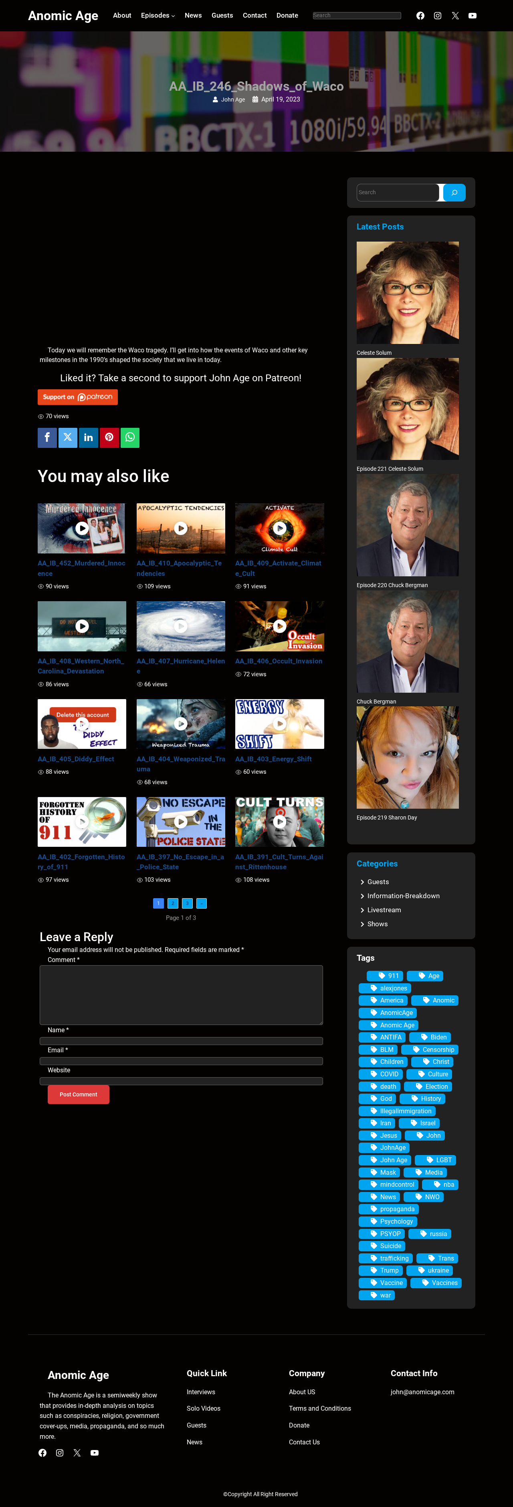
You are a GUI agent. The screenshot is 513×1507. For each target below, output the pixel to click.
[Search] (454, 192)
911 (393, 976)
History (431, 1098)
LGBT (444, 1160)
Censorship (438, 1049)
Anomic (443, 1000)
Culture (438, 1074)
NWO (432, 1197)
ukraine (438, 1270)
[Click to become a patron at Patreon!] (181, 397)
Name (58, 1030)
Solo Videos (203, 1408)
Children (392, 1062)
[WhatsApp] (130, 438)
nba (449, 1184)
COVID (389, 1074)
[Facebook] (47, 438)
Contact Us (304, 1442)
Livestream (384, 910)
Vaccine (391, 1283)
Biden (439, 1037)
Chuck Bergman (376, 701)
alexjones (393, 988)
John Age (233, 99)
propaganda (397, 1209)
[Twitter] (68, 438)
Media (434, 1172)
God (386, 1098)
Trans (446, 1258)
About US (302, 1392)
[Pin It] (109, 438)
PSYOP (390, 1234)
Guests (378, 882)
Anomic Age (63, 15)
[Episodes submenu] (173, 16)
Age (433, 976)
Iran (385, 1123)
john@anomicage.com (422, 1392)
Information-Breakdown (404, 896)
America (392, 1000)
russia (438, 1234)
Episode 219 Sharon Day (387, 817)
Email (58, 1050)
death (388, 1086)
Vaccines (445, 1283)
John (433, 1135)
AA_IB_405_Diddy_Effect (76, 759)
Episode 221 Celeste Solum (390, 469)
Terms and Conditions (320, 1408)
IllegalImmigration (406, 1111)
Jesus (388, 1135)
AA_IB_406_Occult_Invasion (279, 661)
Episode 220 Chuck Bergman (392, 585)
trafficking (394, 1258)
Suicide (390, 1246)
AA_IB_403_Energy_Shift (273, 759)
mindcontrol (397, 1184)
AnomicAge (396, 1013)
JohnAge (393, 1147)
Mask (388, 1172)
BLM (387, 1049)
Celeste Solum (374, 353)
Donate (299, 1425)
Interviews (201, 1392)
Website (59, 1070)
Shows (378, 924)
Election (437, 1086)
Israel (428, 1123)
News (388, 1197)
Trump (389, 1270)
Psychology (396, 1221)
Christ (441, 1062)
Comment (64, 960)
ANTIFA (391, 1037)
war (385, 1295)
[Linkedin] (88, 438)
